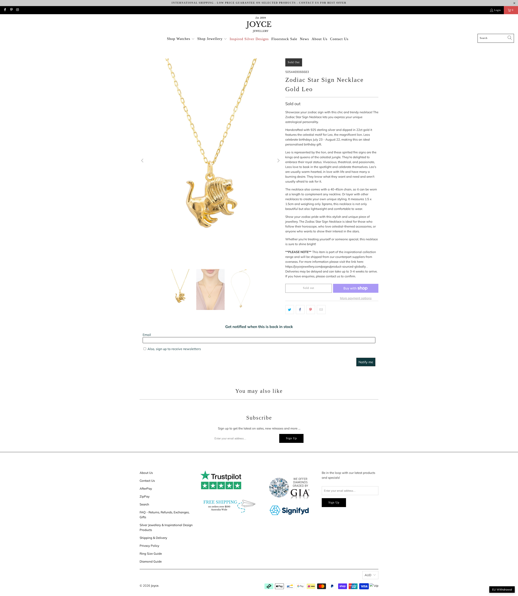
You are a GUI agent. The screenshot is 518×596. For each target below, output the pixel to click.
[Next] (278, 160)
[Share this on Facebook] (300, 309)
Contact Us (147, 481)
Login (497, 10)
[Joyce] (259, 25)
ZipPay (145, 496)
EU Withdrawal (502, 589)
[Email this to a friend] (321, 309)
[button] (181, 39)
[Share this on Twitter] (289, 309)
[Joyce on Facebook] (4, 10)
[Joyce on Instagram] (17, 10)
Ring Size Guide (151, 553)
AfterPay (146, 488)
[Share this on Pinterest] (310, 309)
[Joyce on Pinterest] (11, 10)
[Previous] (142, 160)
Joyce (154, 585)
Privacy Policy (149, 546)
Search (144, 504)
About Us (146, 473)
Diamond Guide (151, 561)
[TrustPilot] (220, 488)
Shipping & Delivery (153, 538)
